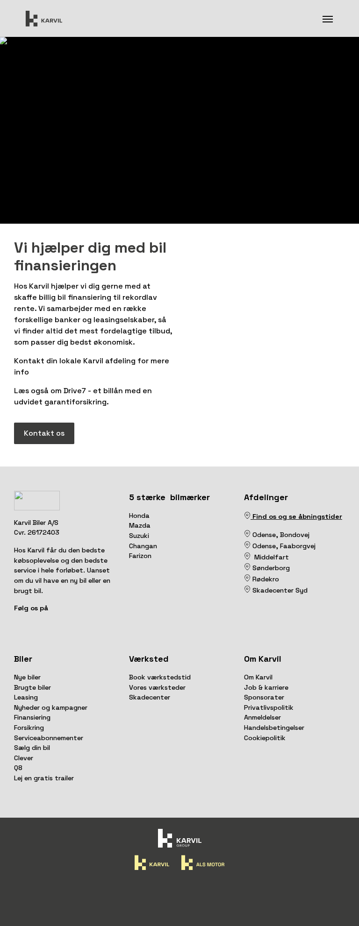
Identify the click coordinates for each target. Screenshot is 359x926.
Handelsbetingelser (274, 727)
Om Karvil (258, 677)
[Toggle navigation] (327, 18)
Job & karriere (266, 687)
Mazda (140, 525)
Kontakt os (44, 433)
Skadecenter (149, 697)
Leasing (26, 697)
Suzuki (139, 535)
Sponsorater (264, 697)
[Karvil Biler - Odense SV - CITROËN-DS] (247, 534)
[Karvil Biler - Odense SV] (251, 534)
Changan (143, 546)
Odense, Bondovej (281, 534)
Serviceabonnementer (48, 738)
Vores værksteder (157, 687)
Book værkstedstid (160, 677)
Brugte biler (32, 687)
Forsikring (29, 727)
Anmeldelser (262, 717)
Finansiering (32, 717)
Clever (23, 758)
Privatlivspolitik (269, 707)
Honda (139, 515)
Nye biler (27, 677)
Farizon (140, 555)
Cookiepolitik (265, 738)
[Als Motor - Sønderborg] (247, 568)
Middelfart (270, 557)
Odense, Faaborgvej (283, 546)
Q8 (18, 767)
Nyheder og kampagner (50, 707)
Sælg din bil (32, 747)
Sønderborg (270, 568)
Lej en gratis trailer (44, 778)
